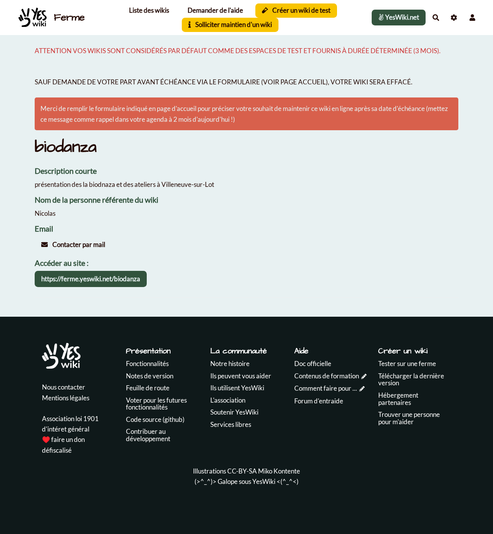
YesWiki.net (401, 17)
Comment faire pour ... (325, 388)
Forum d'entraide (318, 401)
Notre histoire (230, 363)
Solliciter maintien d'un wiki (233, 24)
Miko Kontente (279, 471)
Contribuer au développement (148, 435)
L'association (227, 400)
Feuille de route (147, 388)
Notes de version (149, 376)
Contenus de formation (326, 376)
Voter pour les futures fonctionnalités (156, 403)
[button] (472, 17)
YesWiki (263, 481)
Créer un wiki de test (300, 10)
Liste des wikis (149, 10)
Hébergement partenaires (398, 398)
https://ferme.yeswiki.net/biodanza (90, 279)
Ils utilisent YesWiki (237, 388)
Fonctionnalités (147, 363)
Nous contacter (63, 387)
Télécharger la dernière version (411, 379)
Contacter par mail (78, 244)
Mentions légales (65, 398)
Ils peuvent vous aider (240, 376)
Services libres (230, 424)
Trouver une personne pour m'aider (409, 418)
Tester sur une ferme (407, 363)
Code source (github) (155, 419)
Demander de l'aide (215, 10)
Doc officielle (312, 363)
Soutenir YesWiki (234, 412)
